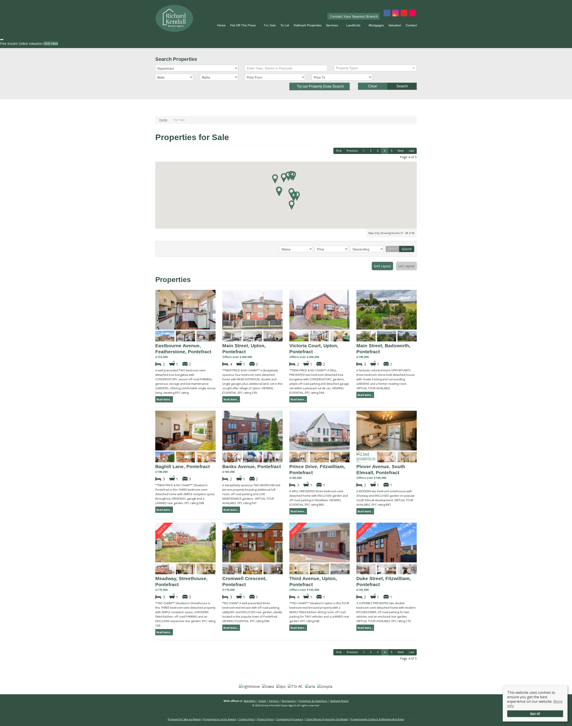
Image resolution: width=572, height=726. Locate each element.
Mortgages (376, 25)
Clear (372, 86)
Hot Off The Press (243, 25)
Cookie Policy (247, 719)
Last (411, 151)
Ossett (262, 701)
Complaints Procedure (289, 719)
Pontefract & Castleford (313, 701)
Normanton (289, 701)
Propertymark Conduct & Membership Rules (377, 719)
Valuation (394, 25)
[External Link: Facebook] (387, 13)
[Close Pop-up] (2, 39)
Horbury (274, 701)
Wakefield (250, 701)
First (338, 151)
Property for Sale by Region (184, 719)
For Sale (270, 25)
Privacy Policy (265, 719)
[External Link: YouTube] (404, 13)
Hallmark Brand (339, 701)
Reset (392, 249)
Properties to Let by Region (219, 719)
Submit (407, 249)
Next (401, 151)
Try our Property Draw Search (319, 86)
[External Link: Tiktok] (412, 13)
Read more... (164, 399)
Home (221, 25)
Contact (411, 25)
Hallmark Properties (308, 25)
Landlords (353, 25)
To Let (284, 25)
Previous (352, 151)
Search (402, 86)
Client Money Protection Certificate (327, 719)
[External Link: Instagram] (395, 13)
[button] (284, 178)
